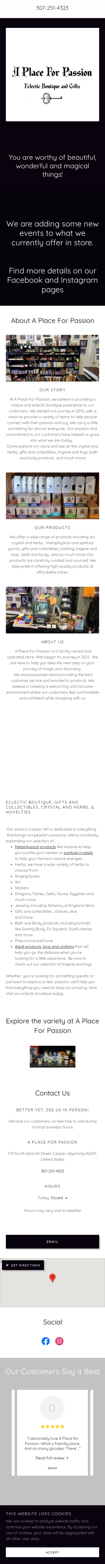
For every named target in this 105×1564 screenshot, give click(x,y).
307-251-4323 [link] (52, 7)
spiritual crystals (78, 852)
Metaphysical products (35, 846)
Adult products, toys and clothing (44, 946)
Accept (52, 1552)
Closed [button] (57, 1197)
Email (53, 1241)
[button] (65, 1198)
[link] (45, 1342)
